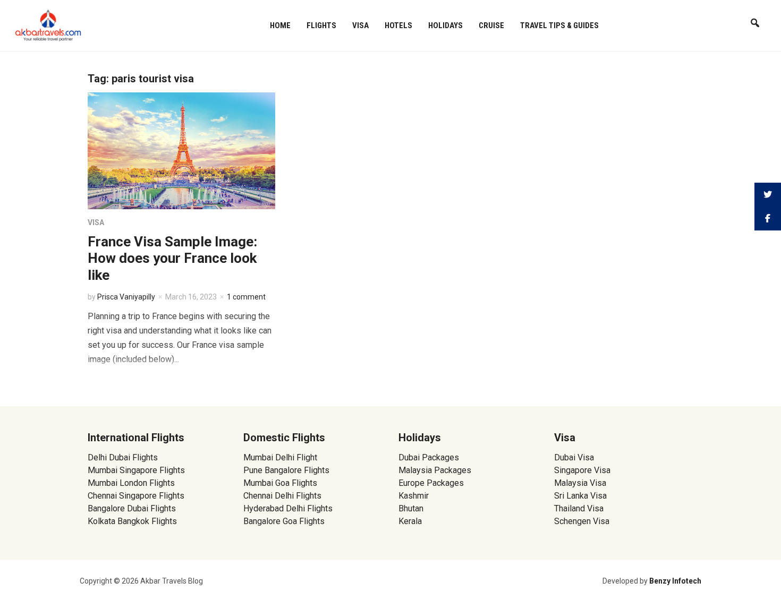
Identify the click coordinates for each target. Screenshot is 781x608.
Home (280, 25)
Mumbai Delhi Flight (280, 457)
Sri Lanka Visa (581, 496)
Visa (360, 25)
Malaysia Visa (580, 483)
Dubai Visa (574, 457)
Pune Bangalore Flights (286, 470)
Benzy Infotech (675, 581)
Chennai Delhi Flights (282, 496)
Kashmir (413, 496)
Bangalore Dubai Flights (132, 508)
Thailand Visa (579, 508)
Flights (321, 25)
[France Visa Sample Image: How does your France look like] (181, 150)
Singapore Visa (582, 470)
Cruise (491, 25)
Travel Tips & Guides (559, 25)
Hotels (398, 25)
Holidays (445, 25)
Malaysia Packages (434, 470)
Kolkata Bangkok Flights (132, 521)
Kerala (410, 521)
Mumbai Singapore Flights (136, 470)
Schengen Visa (581, 521)
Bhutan (410, 508)
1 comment (246, 297)
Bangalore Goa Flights (284, 521)
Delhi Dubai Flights (123, 457)
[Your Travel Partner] (48, 24)
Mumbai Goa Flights (280, 483)
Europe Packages (431, 483)
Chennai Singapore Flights (136, 496)
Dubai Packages (428, 457)
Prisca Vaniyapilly (126, 297)
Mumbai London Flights (131, 483)
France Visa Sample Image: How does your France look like (172, 258)
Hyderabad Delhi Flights (288, 508)
